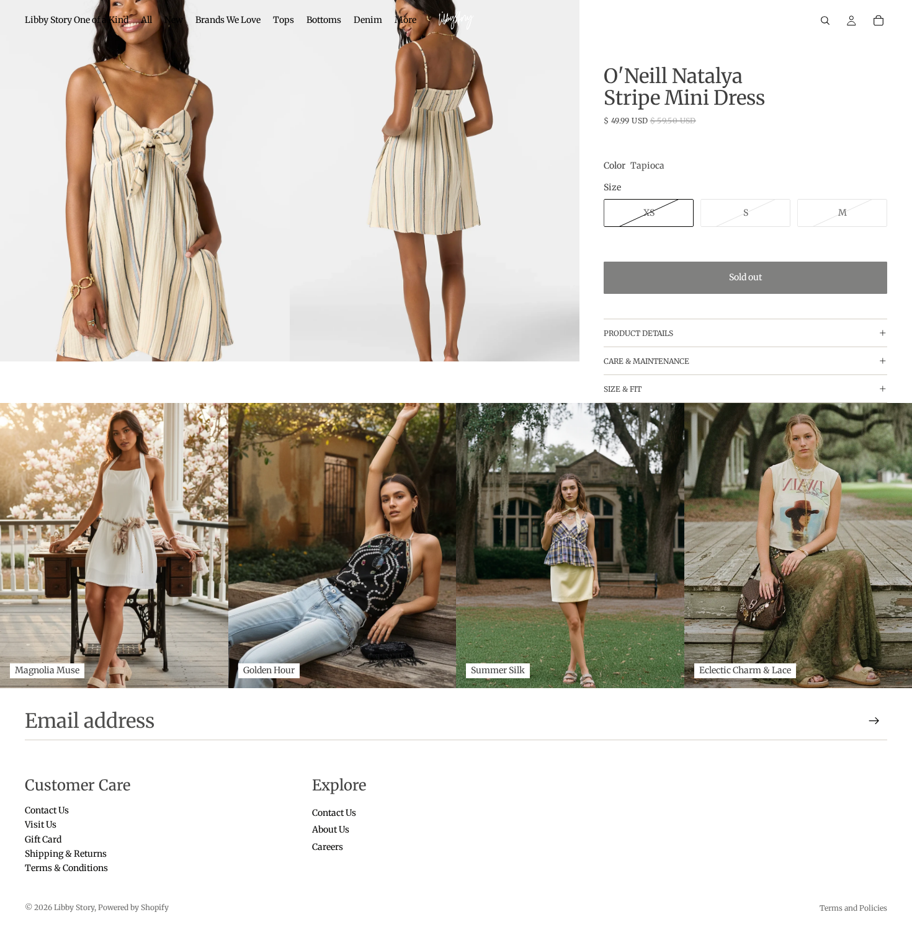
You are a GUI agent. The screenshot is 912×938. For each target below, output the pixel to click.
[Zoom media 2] (434, 181)
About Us (330, 829)
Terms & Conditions (66, 868)
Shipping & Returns (66, 853)
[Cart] (878, 20)
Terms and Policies (853, 908)
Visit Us (40, 824)
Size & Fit (623, 389)
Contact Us (47, 809)
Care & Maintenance (646, 361)
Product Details (638, 333)
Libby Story (74, 907)
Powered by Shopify (133, 907)
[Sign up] (874, 721)
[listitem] (405, 20)
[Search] (825, 20)
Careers (327, 846)
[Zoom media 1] (145, 181)
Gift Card (43, 838)
